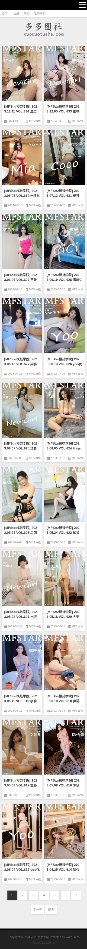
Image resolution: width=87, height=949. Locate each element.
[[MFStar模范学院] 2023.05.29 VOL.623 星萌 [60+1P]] (22, 495)
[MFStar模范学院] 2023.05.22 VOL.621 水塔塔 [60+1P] (20, 616)
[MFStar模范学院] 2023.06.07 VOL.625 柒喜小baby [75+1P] (20, 448)
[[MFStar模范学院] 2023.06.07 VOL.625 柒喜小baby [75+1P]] (22, 411)
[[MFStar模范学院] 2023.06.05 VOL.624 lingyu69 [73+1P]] (64, 411)
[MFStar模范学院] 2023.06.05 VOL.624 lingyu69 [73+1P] (64, 448)
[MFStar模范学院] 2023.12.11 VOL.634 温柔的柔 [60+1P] (20, 111)
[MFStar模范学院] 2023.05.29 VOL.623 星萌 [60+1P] (20, 532)
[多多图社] (43, 29)
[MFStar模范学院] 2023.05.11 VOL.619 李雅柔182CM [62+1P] (20, 701)
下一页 (37, 909)
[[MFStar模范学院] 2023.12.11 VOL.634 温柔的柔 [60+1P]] (22, 74)
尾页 (51, 909)
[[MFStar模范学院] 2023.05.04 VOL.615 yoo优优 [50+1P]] (22, 832)
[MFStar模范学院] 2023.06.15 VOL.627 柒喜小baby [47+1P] (20, 364)
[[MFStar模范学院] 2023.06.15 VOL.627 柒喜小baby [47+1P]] (22, 327)
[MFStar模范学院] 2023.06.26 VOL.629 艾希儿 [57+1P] (20, 279)
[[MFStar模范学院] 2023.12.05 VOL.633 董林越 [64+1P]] (64, 74)
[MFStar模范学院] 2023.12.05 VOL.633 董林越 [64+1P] (63, 111)
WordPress (73, 937)
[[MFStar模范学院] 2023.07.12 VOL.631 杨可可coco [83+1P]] (64, 158)
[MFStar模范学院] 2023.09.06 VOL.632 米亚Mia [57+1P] (22, 195)
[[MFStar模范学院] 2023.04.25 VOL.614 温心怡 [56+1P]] (64, 832)
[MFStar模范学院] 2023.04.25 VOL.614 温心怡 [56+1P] (63, 869)
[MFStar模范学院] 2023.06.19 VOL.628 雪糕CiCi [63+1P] (64, 279)
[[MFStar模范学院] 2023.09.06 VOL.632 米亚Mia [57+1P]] (22, 158)
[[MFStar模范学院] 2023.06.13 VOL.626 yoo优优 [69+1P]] (64, 327)
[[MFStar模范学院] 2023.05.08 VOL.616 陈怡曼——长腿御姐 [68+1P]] (64, 748)
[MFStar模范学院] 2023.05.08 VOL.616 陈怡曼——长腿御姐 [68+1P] (64, 785)
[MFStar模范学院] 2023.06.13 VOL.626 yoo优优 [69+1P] (64, 364)
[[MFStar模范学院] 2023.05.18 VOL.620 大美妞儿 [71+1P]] (64, 580)
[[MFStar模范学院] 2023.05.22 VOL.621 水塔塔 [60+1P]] (22, 580)
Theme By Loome (43, 942)
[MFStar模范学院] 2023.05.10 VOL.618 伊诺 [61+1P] (63, 701)
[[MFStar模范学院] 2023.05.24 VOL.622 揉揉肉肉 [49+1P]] (64, 495)
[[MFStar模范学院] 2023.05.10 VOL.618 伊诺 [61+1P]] (64, 664)
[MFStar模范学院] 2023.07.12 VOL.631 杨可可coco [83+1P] (63, 195)
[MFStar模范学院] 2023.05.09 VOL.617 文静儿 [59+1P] (20, 785)
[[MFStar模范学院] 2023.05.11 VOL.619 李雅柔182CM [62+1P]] (22, 664)
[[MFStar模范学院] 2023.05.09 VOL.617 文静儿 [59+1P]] (22, 748)
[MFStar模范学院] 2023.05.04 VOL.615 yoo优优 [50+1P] (22, 869)
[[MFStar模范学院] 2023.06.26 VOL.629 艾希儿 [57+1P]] (22, 243)
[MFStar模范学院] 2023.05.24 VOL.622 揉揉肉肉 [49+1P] (63, 532)
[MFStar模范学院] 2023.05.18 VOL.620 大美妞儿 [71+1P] (63, 616)
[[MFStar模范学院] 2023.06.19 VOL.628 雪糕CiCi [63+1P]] (64, 243)
